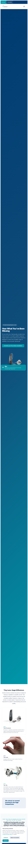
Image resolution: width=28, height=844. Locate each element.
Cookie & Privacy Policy (7, 834)
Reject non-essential (15, 837)
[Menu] (24, 6)
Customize (6, 837)
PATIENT (3, 2)
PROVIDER (9, 2)
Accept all (6, 840)
